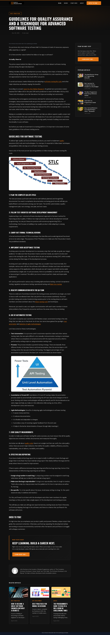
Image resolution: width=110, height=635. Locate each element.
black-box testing (56, 284)
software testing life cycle (53, 81)
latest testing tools (41, 302)
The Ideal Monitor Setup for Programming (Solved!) (91, 76)
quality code (29, 443)
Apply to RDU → (94, 3)
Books (66, 3)
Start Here (74, 3)
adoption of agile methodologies (30, 324)
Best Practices (15, 13)
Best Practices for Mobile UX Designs (39, 604)
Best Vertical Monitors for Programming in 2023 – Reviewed (90, 109)
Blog (59, 3)
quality (62, 141)
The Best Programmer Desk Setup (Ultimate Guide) (90, 93)
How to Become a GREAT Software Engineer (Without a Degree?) (18, 607)
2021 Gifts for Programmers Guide (90, 101)
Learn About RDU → (21, 554)
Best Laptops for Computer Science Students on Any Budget (91, 84)
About (82, 3)
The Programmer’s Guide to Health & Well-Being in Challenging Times (60, 607)
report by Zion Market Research (34, 89)
